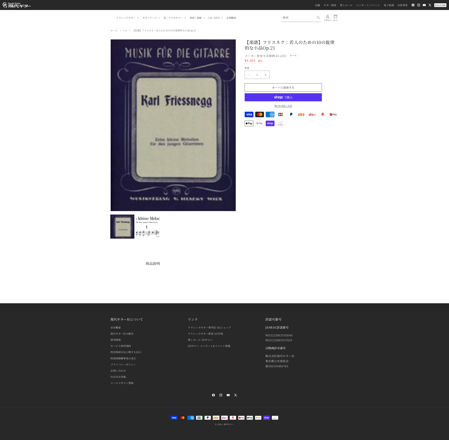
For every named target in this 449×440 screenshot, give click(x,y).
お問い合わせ (118, 370)
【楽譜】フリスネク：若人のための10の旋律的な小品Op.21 (164, 30)
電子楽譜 (389, 5)
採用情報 (115, 339)
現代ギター (229, 424)
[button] (127, 17)
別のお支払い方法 (283, 105)
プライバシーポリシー (123, 364)
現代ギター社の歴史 (121, 333)
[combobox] (301, 18)
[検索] (318, 17)
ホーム (114, 30)
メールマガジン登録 (121, 383)
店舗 (317, 5)
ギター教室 (330, 5)
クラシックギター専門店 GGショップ (209, 327)
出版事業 (402, 5)
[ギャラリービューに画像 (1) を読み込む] (122, 226)
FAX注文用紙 (118, 376)
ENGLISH (440, 5)
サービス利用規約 (120, 346)
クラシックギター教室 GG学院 (205, 333)
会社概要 (115, 327)
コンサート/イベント (368, 5)
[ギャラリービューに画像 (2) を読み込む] (148, 226)
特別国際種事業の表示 (123, 358)
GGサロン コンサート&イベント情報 (209, 346)
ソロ (125, 30)
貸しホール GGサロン (200, 339)
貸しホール (346, 5)
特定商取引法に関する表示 (125, 352)
